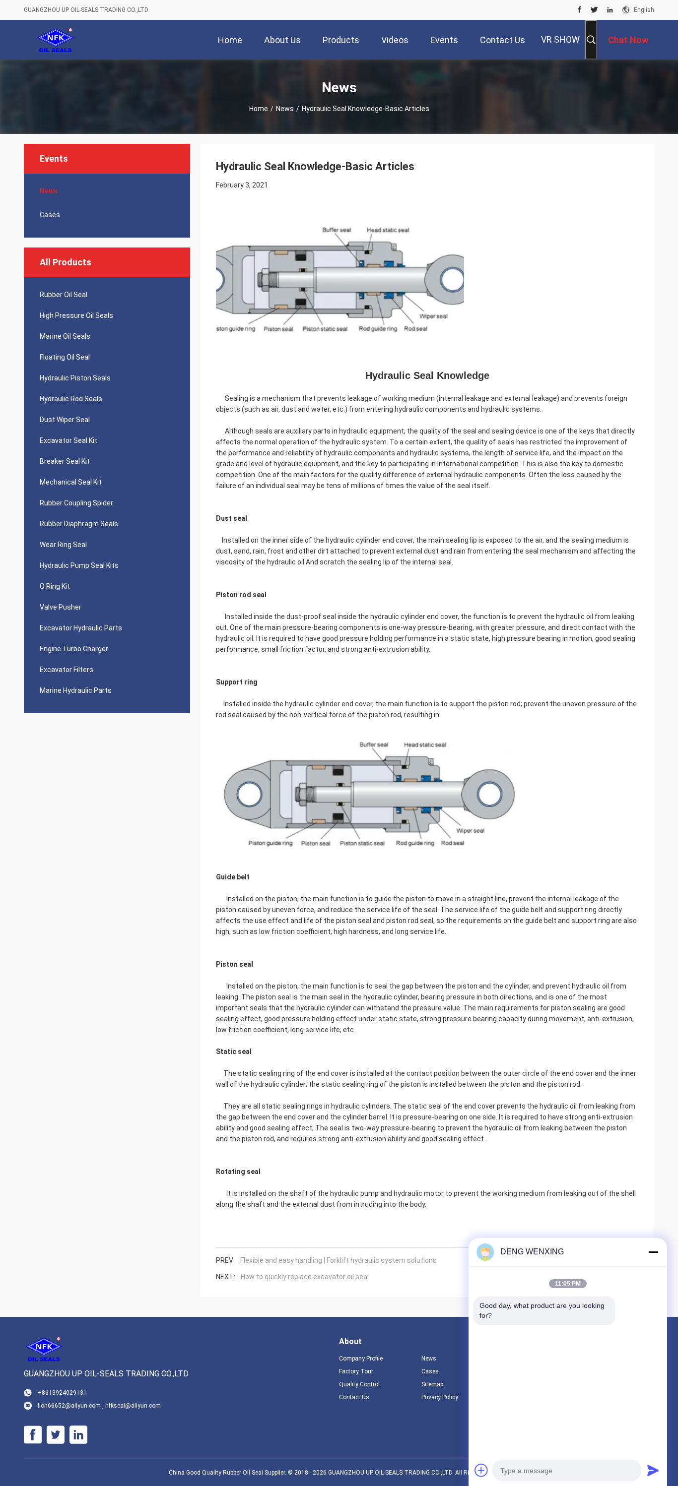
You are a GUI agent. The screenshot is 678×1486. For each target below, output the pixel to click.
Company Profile (361, 1358)
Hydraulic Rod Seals (71, 399)
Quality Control (359, 1384)
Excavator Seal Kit (68, 440)
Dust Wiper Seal (65, 420)
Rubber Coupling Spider (76, 503)
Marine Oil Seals (65, 336)
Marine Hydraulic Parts (76, 690)
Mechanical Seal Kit (71, 482)
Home (258, 109)
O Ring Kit (55, 586)
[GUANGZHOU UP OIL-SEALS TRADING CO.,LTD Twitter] (594, 10)
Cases (50, 215)
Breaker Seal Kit (65, 461)
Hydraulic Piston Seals (75, 378)
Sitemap (432, 1384)
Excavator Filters (66, 670)
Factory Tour (356, 1371)
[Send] (653, 1470)
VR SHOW (560, 39)
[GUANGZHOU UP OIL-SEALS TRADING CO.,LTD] (55, 40)
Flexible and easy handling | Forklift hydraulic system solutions (338, 1260)
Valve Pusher (60, 607)
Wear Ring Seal (63, 545)
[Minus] (653, 1252)
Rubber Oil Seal (63, 295)
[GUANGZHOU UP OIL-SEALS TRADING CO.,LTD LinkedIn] (610, 10)
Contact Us (354, 1397)
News (285, 109)
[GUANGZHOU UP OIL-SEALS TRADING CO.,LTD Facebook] (579, 10)
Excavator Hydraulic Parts (81, 628)
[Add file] (481, 1470)
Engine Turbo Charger (74, 649)
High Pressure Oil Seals (76, 315)
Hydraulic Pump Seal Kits (79, 565)
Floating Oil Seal (65, 357)
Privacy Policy (439, 1397)
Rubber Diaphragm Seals (79, 524)
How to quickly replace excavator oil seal (305, 1277)
